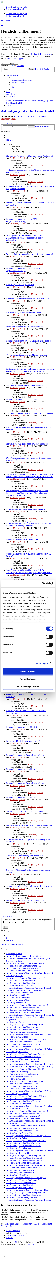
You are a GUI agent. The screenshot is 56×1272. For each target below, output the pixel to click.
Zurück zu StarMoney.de (16, 7)
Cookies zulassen (28, 671)
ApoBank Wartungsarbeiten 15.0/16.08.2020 (24, 385)
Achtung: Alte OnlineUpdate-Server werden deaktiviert (29, 886)
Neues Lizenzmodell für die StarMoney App (24, 327)
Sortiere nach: (31, 920)
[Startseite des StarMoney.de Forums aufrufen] (2, 2)
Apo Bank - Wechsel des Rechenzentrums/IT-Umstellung (29, 413)
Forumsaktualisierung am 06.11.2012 (21, 769)
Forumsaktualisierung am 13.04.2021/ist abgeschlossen (28, 341)
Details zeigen (41, 663)
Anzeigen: (7, 920)
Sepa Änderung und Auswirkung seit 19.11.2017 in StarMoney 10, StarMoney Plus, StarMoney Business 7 (29, 571)
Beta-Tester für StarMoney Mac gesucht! (23, 741)
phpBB (14, 1242)
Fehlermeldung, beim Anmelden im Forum (23, 313)
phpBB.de (29, 1244)
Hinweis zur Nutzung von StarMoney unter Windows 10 (29, 156)
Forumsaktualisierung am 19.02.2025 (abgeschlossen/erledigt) (21, 220)
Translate (20, 66)
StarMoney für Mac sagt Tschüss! (20, 285)
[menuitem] (21, 80)
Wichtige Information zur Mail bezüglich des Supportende (30, 254)
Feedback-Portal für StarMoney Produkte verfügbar (27, 299)
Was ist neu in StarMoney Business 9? (22, 540)
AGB (36, 1224)
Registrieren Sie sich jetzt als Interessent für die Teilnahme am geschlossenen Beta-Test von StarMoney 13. (30, 370)
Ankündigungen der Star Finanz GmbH (27, 111)
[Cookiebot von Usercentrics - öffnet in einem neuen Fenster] (41, 583)
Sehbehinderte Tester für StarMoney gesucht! (24, 811)
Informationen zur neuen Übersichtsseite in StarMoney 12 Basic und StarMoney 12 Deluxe (30, 524)
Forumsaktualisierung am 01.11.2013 (21, 727)
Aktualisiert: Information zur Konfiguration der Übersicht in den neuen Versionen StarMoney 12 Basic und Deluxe (29, 475)
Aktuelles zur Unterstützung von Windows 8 (24, 856)
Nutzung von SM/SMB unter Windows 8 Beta (25, 900)
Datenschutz (47, 1224)
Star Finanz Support (15, 59)
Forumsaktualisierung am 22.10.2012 (21, 797)
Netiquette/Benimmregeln (41, 54)
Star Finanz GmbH (22, 116)
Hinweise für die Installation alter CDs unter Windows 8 (29, 825)
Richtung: (7, 922)
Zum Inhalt (5, 20)
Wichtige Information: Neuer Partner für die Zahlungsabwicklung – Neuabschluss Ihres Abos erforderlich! (26, 237)
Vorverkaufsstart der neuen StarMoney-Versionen (26, 355)
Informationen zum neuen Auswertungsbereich (25, 509)
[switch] (49, 637)
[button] (9, 140)
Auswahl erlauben (28, 679)
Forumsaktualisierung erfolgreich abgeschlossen (26, 755)
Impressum (27, 1224)
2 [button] (6, 138)
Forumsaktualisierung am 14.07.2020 (21, 399)
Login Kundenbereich (15, 9)
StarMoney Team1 (8, 119)
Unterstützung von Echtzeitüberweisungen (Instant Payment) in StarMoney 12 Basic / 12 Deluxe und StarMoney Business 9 (27, 493)
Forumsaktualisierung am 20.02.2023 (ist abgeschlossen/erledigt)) (23, 269)
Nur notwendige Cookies (28, 686)
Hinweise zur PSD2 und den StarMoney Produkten (27, 444)
